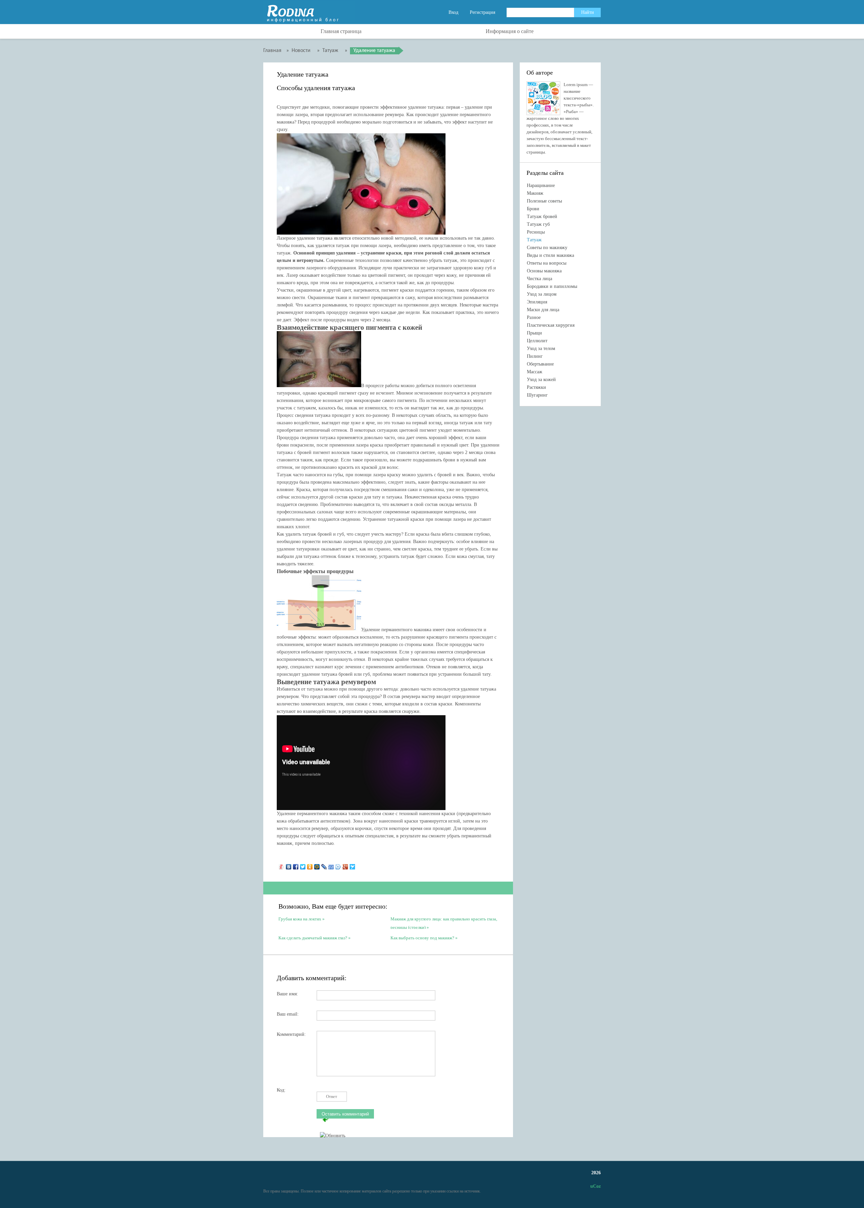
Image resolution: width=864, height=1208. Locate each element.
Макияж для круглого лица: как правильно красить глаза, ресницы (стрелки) (443, 922)
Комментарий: (291, 1034)
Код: (281, 1090)
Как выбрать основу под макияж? (422, 937)
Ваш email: (288, 1014)
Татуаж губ (538, 224)
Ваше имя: (287, 993)
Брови (533, 208)
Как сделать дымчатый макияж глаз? (312, 937)
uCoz (595, 1186)
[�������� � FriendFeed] (331, 865)
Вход (453, 12)
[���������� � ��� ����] (338, 865)
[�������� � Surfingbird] (352, 865)
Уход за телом (541, 348)
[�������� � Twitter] (302, 865)
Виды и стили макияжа (550, 255)
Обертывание (540, 364)
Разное (534, 317)
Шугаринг (537, 395)
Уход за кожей (541, 379)
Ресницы (536, 232)
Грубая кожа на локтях (299, 918)
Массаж (534, 371)
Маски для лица (543, 309)
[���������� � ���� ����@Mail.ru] (317, 865)
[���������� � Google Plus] (345, 865)
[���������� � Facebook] (295, 865)
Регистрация (482, 12)
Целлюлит (537, 340)
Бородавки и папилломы (552, 286)
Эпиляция (537, 301)
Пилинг (535, 356)
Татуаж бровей (542, 216)
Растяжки (536, 387)
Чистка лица (539, 278)
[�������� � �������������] (310, 865)
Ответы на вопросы (546, 263)
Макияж (535, 193)
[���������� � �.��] (281, 865)
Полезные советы (544, 201)
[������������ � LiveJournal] (324, 865)
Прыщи (534, 332)
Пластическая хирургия (550, 325)
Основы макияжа (544, 270)
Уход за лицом (542, 294)
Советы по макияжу (547, 247)
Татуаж (534, 239)
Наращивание (541, 185)
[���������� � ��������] (288, 865)
